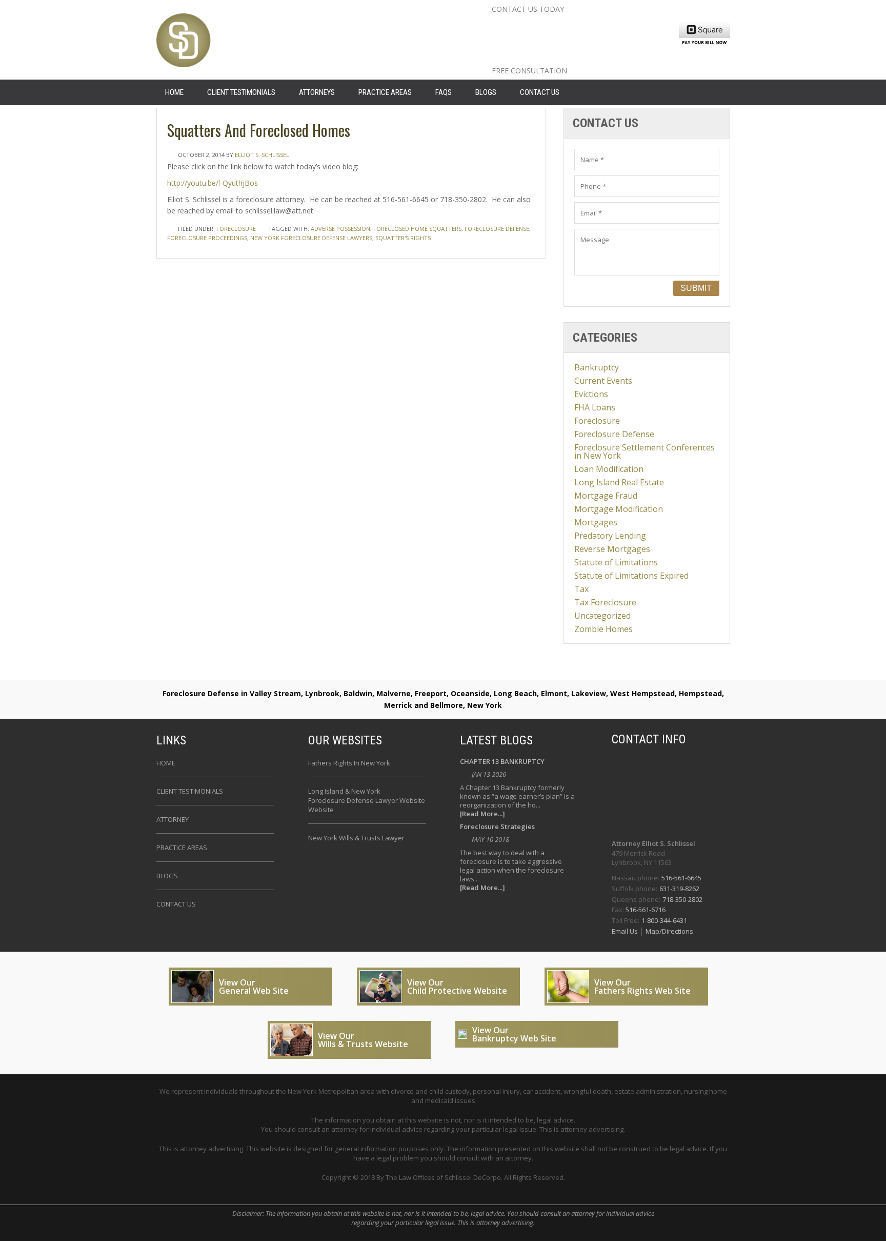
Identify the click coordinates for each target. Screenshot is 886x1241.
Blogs (485, 92)
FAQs (443, 92)
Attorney (172, 819)
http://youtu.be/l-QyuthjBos (212, 183)
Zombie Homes (603, 629)
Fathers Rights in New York (349, 762)
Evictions (591, 394)
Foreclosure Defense (614, 434)
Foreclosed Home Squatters (417, 228)
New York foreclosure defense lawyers (311, 238)
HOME (174, 92)
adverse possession (340, 228)
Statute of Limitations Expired (631, 576)
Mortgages (595, 522)
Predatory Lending (610, 535)
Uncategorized (602, 616)
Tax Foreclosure (605, 602)
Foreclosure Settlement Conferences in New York (644, 451)
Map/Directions (668, 931)
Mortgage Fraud (605, 495)
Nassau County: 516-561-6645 (580, 25)
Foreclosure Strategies (497, 827)
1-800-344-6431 (664, 920)
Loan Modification (608, 469)
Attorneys (317, 92)
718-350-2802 (682, 899)
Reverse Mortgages (612, 549)
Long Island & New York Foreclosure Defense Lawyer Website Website (366, 800)
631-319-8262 (679, 888)
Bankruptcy (596, 367)
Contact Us (539, 92)
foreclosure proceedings (207, 238)
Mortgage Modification (618, 509)
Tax (581, 589)
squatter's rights (403, 238)
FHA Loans (594, 407)
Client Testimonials (241, 92)
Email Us (625, 931)
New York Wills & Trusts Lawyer (356, 837)
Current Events (603, 381)
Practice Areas (385, 92)
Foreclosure (236, 228)
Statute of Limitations (616, 562)
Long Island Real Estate (619, 482)
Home (165, 762)
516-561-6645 (681, 877)
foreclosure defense (497, 228)
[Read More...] (482, 814)
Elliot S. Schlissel (262, 155)
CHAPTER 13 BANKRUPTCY (502, 762)
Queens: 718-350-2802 (558, 58)
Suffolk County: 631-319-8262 (579, 41)
